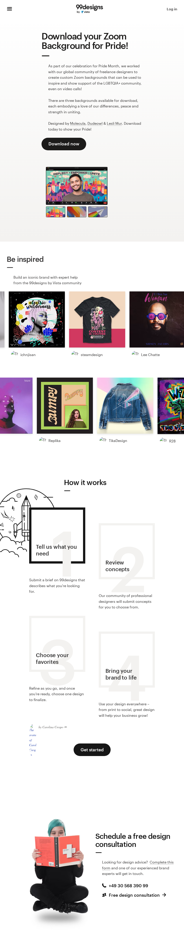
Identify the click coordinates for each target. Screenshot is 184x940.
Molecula (77, 123)
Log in (172, 9)
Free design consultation (134, 895)
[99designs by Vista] (89, 8)
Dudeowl (95, 123)
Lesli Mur (114, 123)
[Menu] (9, 8)
